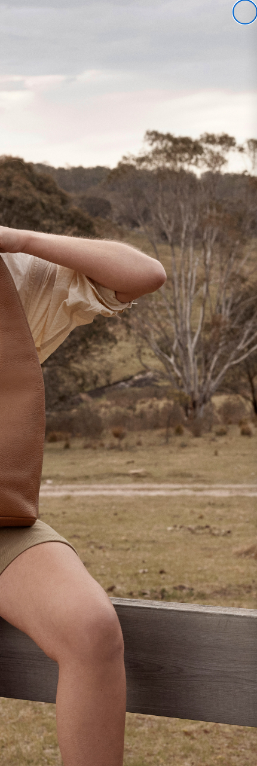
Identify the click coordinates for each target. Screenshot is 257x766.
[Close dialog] (245, 12)
